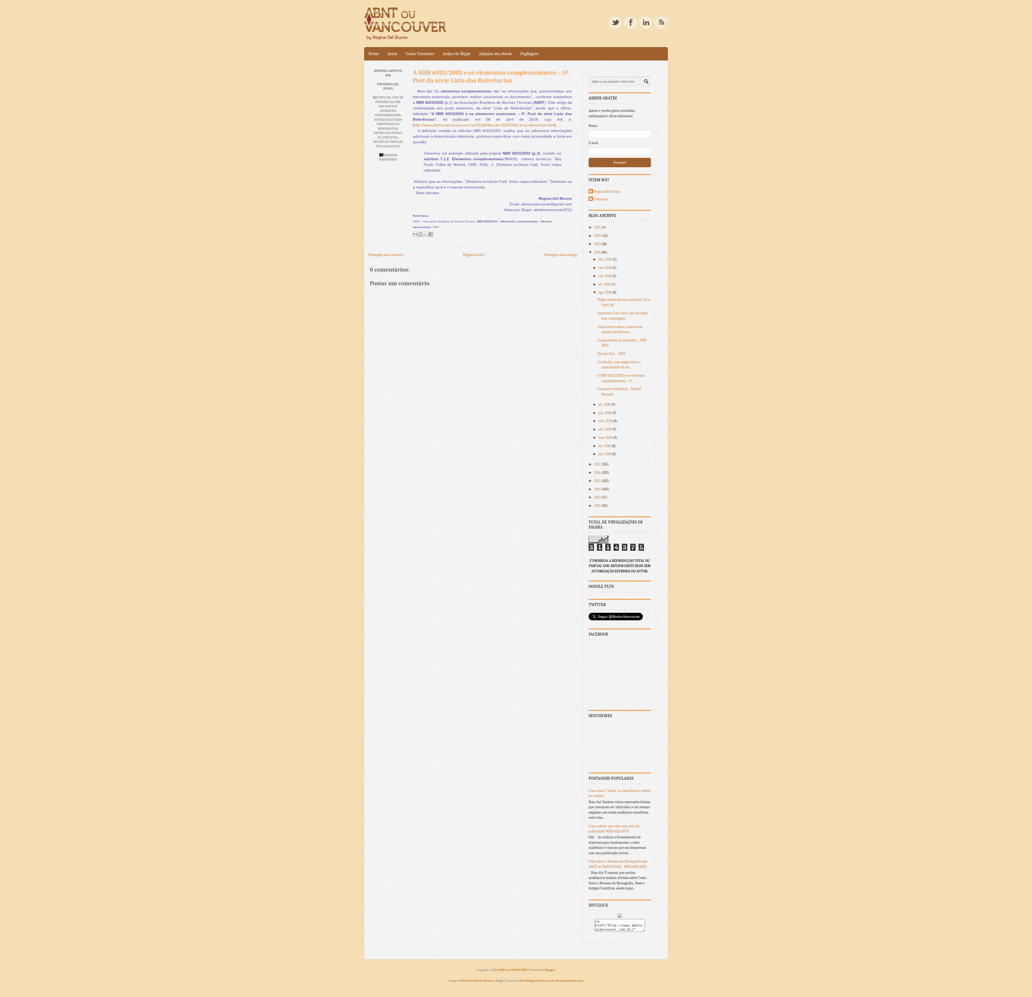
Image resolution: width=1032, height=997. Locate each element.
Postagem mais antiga (560, 254)
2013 (597, 497)
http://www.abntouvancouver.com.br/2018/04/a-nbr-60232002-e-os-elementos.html (484, 125)
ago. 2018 (605, 292)
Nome (593, 126)
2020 (598, 236)
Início (392, 53)
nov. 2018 (605, 268)
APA (388, 97)
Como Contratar (420, 53)
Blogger (550, 970)
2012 (597, 506)
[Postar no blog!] (420, 234)
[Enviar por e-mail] (415, 234)
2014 (597, 489)
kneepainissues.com (569, 980)
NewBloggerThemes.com (537, 980)
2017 (597, 464)
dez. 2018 (605, 259)
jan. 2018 (605, 454)
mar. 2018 (606, 438)
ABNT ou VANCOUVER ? (513, 970)
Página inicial (473, 254)
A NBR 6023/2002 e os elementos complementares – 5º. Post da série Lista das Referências (491, 76)
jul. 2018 (605, 405)
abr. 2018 (605, 429)
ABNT (381, 97)
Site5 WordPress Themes (477, 980)
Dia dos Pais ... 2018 (611, 354)
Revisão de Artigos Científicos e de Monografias (388, 124)
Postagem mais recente (385, 254)
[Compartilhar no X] (425, 234)
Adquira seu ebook (495, 53)
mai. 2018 (606, 421)
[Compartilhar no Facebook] (430, 234)
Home (373, 53)
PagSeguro (529, 53)
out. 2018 (605, 276)
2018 (597, 252)
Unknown (601, 199)
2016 (597, 473)
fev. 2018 (605, 446)
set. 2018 (605, 284)
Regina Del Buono (606, 192)
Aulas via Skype (456, 53)
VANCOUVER (391, 146)
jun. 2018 (605, 413)
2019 (597, 244)
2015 (597, 481)
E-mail (593, 143)
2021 (597, 227)
